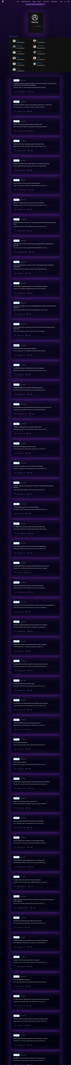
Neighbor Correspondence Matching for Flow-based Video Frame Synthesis (30, 625)
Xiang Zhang (40, 63)
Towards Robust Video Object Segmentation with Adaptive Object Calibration (30, 703)
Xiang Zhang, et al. (22, 293)
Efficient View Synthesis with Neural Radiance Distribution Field (27, 124)
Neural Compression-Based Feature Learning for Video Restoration (28, 821)
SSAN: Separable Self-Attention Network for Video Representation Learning (30, 1038)
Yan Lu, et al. (20, 729)
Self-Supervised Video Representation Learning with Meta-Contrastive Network (31, 999)
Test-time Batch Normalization (20, 742)
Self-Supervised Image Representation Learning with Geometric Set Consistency (31, 781)
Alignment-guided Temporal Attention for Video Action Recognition (28, 585)
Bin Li (17, 40)
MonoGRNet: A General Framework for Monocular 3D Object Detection (29, 1058)
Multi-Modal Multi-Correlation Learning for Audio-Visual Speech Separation (30, 664)
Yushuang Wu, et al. (22, 131)
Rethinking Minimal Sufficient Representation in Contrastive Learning (29, 860)
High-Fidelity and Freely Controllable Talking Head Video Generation (28, 368)
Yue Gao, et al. (21, 374)
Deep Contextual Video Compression (21, 979)
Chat (18, 1)
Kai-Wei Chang (40, 45)
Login (61, 1)
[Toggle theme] (65, 1)
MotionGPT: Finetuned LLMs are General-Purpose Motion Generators (28, 203)
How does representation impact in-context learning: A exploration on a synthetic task (32, 104)
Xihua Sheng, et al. (22, 966)
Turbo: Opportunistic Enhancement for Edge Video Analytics (26, 723)
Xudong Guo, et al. (22, 1045)
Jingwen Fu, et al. (21, 111)
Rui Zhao (18, 68)
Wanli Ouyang (19, 45)
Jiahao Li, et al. (21, 453)
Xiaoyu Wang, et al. (22, 670)
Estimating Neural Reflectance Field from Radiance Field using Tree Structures (31, 566)
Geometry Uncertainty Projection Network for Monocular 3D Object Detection (30, 1019)
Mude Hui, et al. (21, 433)
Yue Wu (38, 57)
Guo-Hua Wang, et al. (22, 533)
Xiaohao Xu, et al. (22, 710)
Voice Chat (46, 1)
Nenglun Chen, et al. (22, 788)
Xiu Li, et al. (20, 572)
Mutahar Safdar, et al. (22, 91)
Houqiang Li (39, 51)
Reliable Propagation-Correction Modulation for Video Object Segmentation (30, 940)
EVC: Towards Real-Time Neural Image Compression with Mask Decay (29, 526)
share (32, 91)
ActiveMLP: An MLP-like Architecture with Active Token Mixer (27, 880)
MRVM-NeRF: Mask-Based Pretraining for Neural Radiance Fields (28, 387)
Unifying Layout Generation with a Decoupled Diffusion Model (27, 427)
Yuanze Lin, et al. (21, 1005)
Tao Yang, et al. (21, 273)
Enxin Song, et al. (21, 170)
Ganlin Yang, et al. (22, 394)
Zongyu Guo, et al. (22, 553)
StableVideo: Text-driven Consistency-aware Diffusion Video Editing (28, 144)
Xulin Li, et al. (21, 335)
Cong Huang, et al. (22, 827)
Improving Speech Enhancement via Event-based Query (26, 507)
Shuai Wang (19, 51)
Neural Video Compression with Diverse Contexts (24, 446)
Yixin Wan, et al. (21, 314)
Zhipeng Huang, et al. (22, 189)
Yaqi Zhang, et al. (21, 209)
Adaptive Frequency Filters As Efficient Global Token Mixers (26, 183)
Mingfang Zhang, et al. (23, 414)
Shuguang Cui (19, 63)
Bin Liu (18, 57)
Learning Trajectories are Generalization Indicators (24, 348)
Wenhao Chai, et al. (22, 150)
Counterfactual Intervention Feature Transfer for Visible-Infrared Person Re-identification (33, 605)
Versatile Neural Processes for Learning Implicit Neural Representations (29, 546)
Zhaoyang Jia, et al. (22, 631)
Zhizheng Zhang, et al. (23, 252)
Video (34, 1)
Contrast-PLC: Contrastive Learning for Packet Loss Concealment (28, 466)
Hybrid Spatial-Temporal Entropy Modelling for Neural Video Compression (30, 644)
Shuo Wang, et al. (21, 494)
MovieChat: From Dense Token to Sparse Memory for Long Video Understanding (31, 163)
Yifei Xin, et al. (21, 513)
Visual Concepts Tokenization (20, 762)
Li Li (38, 40)
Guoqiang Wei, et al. (22, 886)
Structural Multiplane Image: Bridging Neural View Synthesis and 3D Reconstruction (32, 407)
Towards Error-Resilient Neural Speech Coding (23, 683)
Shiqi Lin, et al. (21, 808)
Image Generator (25, 1)
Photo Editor (54, 1)
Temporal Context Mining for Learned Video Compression (26, 960)
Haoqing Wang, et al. (22, 866)
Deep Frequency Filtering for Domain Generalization (25, 801)
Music (39, 1)
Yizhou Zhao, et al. (22, 592)
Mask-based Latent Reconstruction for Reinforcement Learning (27, 920)
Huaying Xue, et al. (22, 472)
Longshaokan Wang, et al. (23, 907)
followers (38, 26)
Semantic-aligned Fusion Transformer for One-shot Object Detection (28, 840)
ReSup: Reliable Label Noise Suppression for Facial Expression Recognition (30, 286)
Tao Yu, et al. (20, 927)
